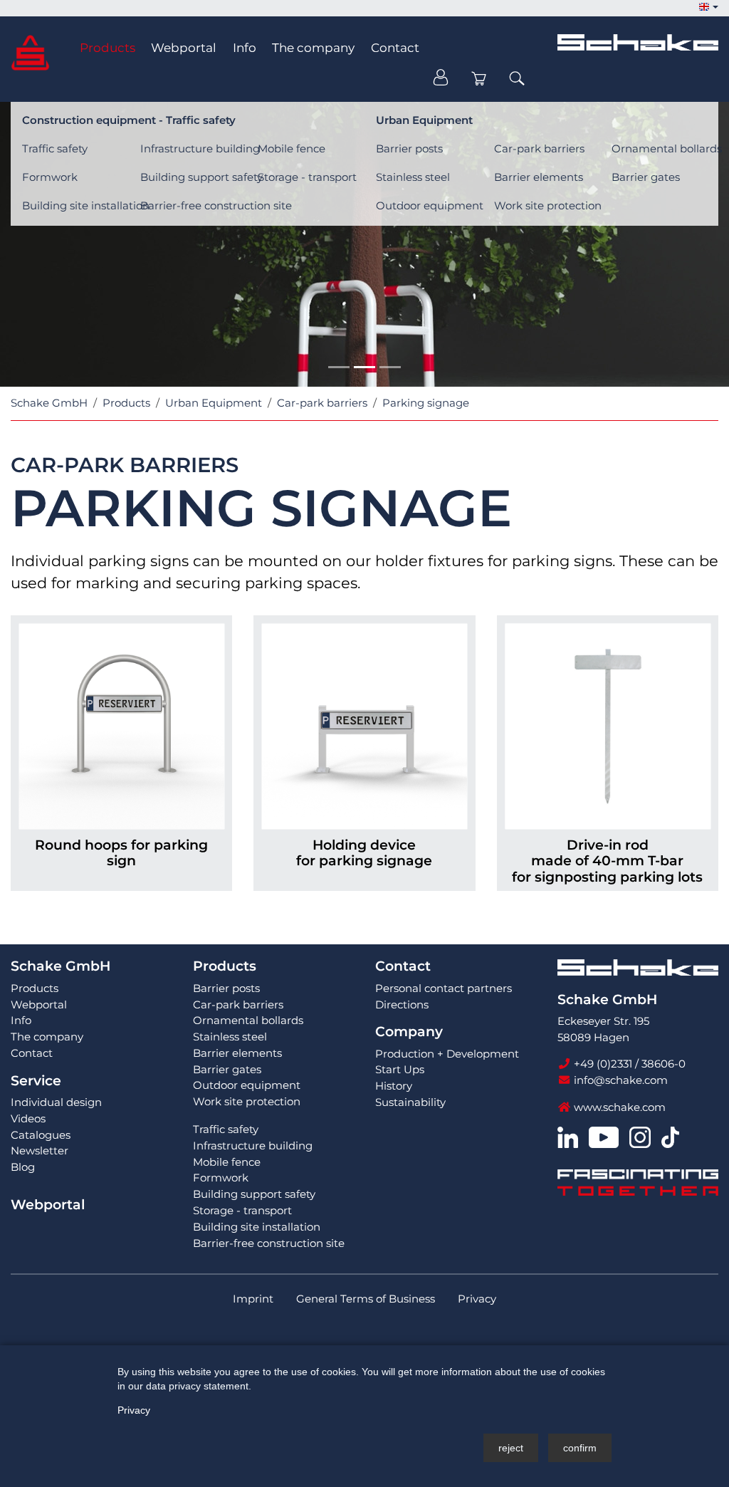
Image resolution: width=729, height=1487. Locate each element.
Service (36, 1081)
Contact (403, 966)
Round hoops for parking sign (121, 853)
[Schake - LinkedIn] (567, 1136)
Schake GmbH (60, 966)
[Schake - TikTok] (670, 1136)
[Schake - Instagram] (640, 1136)
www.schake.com (618, 1107)
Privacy (133, 1410)
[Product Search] (517, 78)
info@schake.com (619, 1080)
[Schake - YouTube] (603, 1136)
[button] (708, 7)
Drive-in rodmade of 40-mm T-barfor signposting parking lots (607, 861)
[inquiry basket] (479, 78)
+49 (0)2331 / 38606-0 (628, 1063)
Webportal (48, 1204)
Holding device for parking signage (364, 853)
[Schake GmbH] (30, 51)
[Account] (440, 78)
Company (409, 1031)
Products (224, 966)
